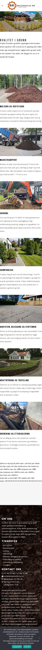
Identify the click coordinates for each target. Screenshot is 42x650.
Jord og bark (7, 545)
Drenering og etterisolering (13, 562)
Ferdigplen (7, 565)
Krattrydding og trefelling (12, 559)
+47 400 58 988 (9, 573)
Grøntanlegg (7, 554)
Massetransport (9, 548)
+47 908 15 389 (21, 573)
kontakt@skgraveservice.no (14, 576)
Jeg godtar (17, 647)
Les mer (27, 647)
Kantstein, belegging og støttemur (15, 556)
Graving (6, 551)
